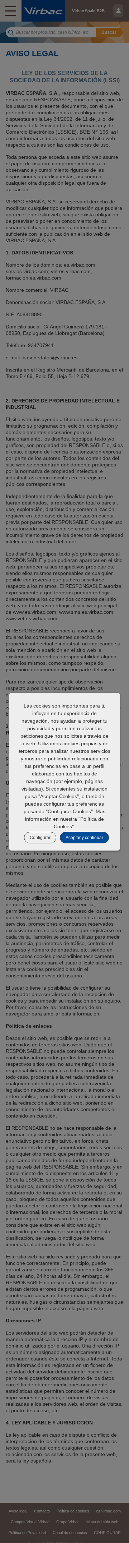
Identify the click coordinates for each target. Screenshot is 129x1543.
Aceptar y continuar (84, 837)
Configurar (40, 837)
